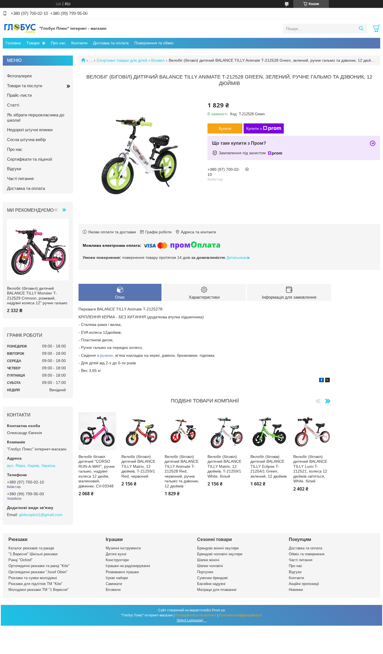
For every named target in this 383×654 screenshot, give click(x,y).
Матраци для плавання (216, 590)
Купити (225, 128)
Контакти (79, 43)
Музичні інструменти (123, 548)
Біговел (158, 60)
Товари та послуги (24, 85)
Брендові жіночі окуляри (218, 548)
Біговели (113, 590)
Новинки (296, 590)
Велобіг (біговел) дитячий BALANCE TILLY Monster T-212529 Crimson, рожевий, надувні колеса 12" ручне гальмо (37, 295)
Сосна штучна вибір (26, 139)
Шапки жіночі (208, 560)
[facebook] (321, 381)
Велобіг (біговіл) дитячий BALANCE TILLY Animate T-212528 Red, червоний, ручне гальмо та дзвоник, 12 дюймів (182, 471)
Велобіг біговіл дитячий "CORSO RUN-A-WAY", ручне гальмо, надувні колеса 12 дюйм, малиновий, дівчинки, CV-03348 (97, 471)
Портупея (205, 572)
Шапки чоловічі (210, 566)
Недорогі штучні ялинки (29, 129)
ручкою (106, 355)
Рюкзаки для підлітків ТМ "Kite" (35, 584)
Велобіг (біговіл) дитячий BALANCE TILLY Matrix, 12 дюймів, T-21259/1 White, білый (224, 466)
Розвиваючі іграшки (122, 572)
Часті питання (20, 178)
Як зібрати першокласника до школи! (35, 117)
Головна (13, 43)
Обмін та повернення (306, 554)
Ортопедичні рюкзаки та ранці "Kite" (39, 566)
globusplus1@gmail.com (41, 514)
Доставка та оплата (111, 43)
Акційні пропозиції (304, 584)
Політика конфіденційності (240, 615)
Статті (13, 105)
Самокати (114, 584)
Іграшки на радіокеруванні (128, 566)
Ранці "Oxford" (20, 560)
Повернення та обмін (154, 43)
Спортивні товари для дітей (122, 60)
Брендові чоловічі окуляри (219, 554)
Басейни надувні (211, 584)
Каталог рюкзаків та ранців (31, 548)
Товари (33, 43)
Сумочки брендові (212, 578)
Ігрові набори (117, 578)
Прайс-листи (19, 95)
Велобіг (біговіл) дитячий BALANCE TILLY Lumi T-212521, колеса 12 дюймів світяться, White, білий (310, 468)
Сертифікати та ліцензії (29, 159)
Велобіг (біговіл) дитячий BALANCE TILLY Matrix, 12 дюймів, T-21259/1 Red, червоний (138, 466)
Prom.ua (218, 610)
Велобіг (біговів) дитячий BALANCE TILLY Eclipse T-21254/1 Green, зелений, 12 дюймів (268, 466)
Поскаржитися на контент (195, 615)
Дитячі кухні (116, 554)
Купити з (254, 128)
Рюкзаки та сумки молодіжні (32, 578)
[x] (327, 381)
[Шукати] (361, 29)
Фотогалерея (19, 75)
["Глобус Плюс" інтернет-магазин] (19, 28)
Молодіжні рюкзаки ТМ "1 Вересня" (38, 590)
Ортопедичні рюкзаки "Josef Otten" (38, 572)
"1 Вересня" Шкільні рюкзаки (32, 554)
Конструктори (117, 560)
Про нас (58, 43)
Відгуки (14, 168)
